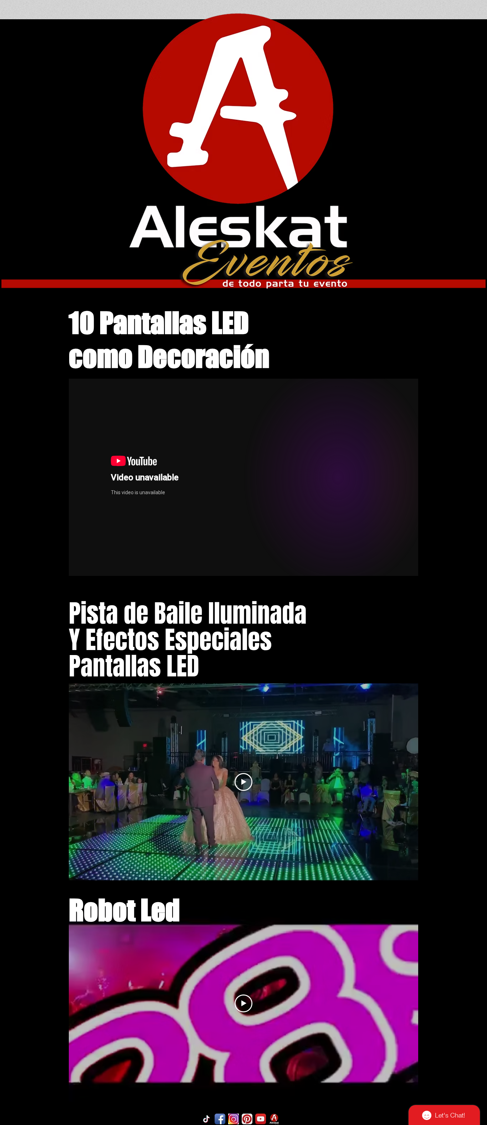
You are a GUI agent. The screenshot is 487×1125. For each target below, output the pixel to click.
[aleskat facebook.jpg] (274, 1119)
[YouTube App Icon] (260, 1119)
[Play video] (243, 782)
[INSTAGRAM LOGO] (233, 1119)
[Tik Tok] (206, 1119)
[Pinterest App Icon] (247, 1119)
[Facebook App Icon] (220, 1119)
